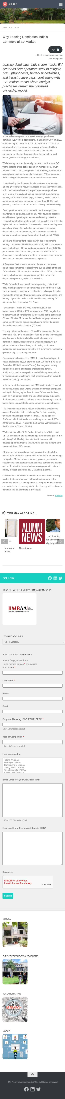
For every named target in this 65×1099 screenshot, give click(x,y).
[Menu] (61, 4)
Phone (5, 693)
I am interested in (11, 754)
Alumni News (25, 548)
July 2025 (14, 28)
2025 (4, 28)
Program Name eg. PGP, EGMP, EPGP (22, 719)
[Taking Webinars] (32, 760)
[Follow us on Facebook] (50, 578)
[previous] (4, 541)
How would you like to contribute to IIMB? (24, 828)
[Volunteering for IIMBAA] (32, 770)
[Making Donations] (32, 762)
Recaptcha (7, 872)
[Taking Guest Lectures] (32, 767)
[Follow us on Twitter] (60, 578)
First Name (8, 667)
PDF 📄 (55, 49)
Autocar (58, 495)
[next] (60, 541)
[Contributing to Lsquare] (32, 765)
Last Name (8, 680)
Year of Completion (13, 737)
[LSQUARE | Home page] (12, 4)
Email (5, 706)
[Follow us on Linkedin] (55, 578)
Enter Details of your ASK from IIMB (21, 779)
